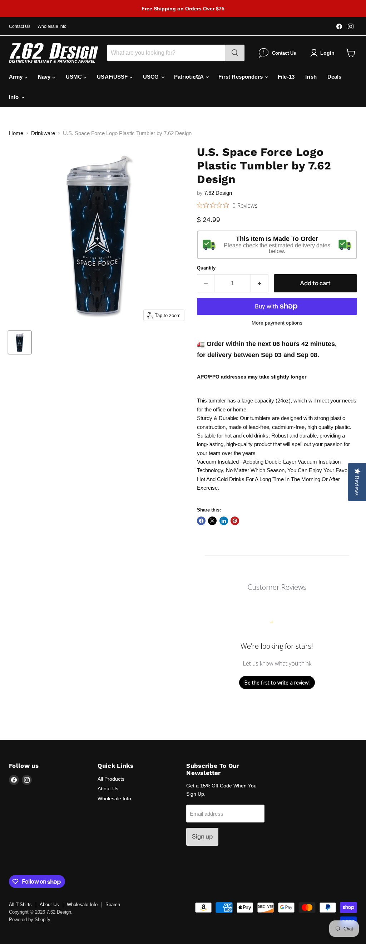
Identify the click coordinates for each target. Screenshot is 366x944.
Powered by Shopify (29, 919)
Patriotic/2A (189, 77)
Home (16, 133)
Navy (45, 77)
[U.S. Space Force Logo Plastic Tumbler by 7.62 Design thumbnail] (19, 342)
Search (112, 904)
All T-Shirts (20, 904)
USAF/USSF (113, 77)
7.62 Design (218, 193)
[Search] (234, 53)
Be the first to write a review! (277, 682)
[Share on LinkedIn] (223, 521)
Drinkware (43, 133)
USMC (75, 77)
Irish (311, 77)
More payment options (277, 323)
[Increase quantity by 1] (259, 283)
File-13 (286, 77)
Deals (334, 77)
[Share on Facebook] (201, 521)
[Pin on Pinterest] (235, 521)
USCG (151, 77)
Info (14, 97)
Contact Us (19, 26)
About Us (108, 788)
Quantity (206, 268)
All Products (111, 779)
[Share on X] (212, 521)
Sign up (202, 836)
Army (16, 77)
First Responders (241, 77)
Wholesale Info (52, 26)
